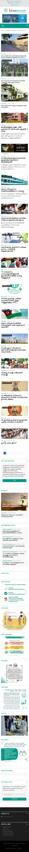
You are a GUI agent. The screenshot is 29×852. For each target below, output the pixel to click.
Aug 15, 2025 (12, 513)
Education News (7, 35)
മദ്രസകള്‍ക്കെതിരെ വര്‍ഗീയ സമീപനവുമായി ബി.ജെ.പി (13, 219)
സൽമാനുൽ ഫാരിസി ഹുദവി (10, 552)
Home (2, 30)
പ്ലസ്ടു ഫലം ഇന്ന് (8, 443)
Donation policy (8, 835)
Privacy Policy (7, 831)
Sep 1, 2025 (21, 544)
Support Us (7, 827)
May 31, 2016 (12, 269)
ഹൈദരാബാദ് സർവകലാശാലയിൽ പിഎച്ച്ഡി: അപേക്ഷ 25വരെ (13, 81)
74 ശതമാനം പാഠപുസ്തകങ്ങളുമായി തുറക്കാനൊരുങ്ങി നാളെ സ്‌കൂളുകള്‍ (11, 275)
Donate (20, 848)
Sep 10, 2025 (18, 536)
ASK (14, 480)
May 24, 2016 (12, 346)
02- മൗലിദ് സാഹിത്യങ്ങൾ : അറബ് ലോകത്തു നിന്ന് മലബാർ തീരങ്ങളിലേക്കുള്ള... (13, 555)
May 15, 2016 (12, 370)
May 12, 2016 (12, 393)
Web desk (3, 54)
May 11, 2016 (12, 418)
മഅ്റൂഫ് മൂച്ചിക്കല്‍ (7, 529)
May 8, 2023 (12, 78)
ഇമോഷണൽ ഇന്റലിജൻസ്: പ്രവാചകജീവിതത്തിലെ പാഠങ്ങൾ (12, 532)
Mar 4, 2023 (11, 125)
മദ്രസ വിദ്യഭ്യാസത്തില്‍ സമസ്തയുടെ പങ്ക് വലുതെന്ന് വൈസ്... (13, 325)
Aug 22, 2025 (17, 560)
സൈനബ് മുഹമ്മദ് (7, 537)
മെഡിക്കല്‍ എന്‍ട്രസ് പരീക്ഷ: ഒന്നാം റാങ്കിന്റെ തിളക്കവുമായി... (13, 249)
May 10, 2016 (12, 440)
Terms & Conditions (10, 848)
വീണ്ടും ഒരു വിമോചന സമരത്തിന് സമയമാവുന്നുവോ (12, 516)
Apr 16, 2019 (12, 156)
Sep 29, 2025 (17, 529)
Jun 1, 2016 (11, 245)
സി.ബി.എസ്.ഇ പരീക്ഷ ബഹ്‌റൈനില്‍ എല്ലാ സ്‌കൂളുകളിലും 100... (11, 301)
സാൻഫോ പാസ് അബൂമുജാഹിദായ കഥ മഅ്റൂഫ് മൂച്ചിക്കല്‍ (13, 563)
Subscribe (14, 799)
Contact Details (8, 833)
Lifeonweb (7, 30)
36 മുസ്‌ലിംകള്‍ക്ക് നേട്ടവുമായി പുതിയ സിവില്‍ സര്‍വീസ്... (14, 421)
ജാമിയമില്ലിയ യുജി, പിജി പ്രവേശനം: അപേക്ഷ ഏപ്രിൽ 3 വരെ (14, 129)
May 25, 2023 (12, 54)
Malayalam (15, 5)
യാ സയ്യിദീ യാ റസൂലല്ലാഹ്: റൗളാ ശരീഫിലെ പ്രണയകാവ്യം (13, 539)
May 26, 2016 (12, 321)
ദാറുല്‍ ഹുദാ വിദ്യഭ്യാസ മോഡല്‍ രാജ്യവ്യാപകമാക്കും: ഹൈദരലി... (13, 350)
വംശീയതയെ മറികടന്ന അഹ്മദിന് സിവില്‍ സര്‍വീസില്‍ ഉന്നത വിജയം (14, 398)
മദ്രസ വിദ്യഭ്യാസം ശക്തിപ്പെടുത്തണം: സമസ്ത (12, 190)
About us (6, 829)
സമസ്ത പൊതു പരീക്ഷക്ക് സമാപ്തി (12, 374)
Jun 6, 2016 (11, 187)
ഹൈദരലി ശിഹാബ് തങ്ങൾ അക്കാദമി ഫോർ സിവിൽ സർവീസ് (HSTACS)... (13, 57)
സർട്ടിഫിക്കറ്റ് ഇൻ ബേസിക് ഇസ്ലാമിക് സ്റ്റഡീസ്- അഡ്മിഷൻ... (13, 160)
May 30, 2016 (12, 296)
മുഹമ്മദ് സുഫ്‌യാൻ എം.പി (9, 544)
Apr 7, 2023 (11, 103)
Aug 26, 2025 (23, 551)
